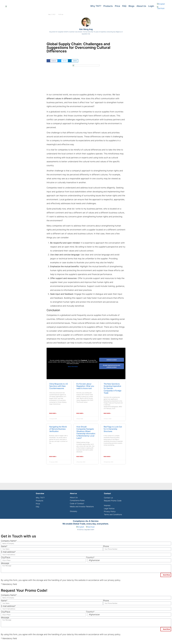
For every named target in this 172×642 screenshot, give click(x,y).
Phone (106, 546)
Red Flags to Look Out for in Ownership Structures (113, 429)
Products (108, 6)
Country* (90, 557)
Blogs (131, 6)
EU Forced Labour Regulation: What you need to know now (85, 386)
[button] (52, 60)
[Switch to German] (161, 7)
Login (151, 6)
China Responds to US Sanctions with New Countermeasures (58, 386)
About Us (141, 6)
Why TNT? (95, 6)
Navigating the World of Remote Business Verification (58, 429)
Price (117, 6)
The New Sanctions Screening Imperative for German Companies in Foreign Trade (112, 388)
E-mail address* (8, 552)
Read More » (53, 413)
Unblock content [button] (112, 360)
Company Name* (9, 541)
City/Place (5, 557)
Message (5, 563)
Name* (4, 546)
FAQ (124, 6)
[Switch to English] (161, 3)
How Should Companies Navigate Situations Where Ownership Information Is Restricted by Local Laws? (85, 432)
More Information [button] (73, 366)
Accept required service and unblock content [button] (111, 366)
